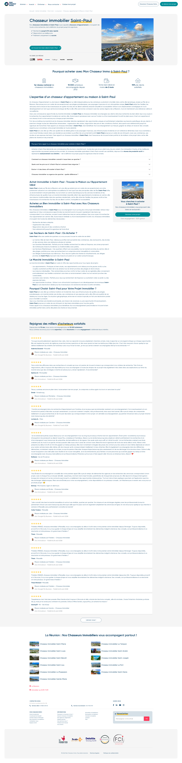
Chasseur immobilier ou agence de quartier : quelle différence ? (55, 174)
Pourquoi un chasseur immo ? (65, 714)
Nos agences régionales (64, 717)
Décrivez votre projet (132, 214)
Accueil (32, 11)
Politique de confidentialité (110, 753)
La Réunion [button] (35, 686)
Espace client (33, 722)
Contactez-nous (34, 721)
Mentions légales (94, 753)
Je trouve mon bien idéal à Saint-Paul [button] (44, 48)
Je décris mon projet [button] (169, 4)
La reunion (58, 11)
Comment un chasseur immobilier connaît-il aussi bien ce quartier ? (56, 159)
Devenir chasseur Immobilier (65, 716)
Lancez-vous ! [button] (91, 620)
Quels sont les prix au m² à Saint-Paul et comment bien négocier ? (56, 164)
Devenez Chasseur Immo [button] (148, 4)
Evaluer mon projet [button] (69, 4)
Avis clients (60, 724)
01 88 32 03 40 (44, 705)
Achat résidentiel (34, 714)
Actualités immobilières (91, 712)
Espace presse (61, 719)
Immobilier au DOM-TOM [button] (39, 690)
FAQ (86, 719)
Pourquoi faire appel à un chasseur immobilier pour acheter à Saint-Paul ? (59, 144)
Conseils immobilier (90, 716)
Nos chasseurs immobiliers (37, 719)
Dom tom (51, 11)
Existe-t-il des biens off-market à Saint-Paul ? (48, 169)
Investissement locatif (35, 716)
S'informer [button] (41, 4)
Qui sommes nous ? (62, 721)
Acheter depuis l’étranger (37, 717)
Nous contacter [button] (54, 4)
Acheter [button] (23, 4)
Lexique (87, 717)
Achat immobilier (41, 11)
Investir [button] (32, 4)
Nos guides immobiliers (91, 714)
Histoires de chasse (62, 722)
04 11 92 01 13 (89, 705)
